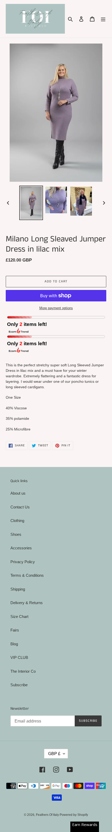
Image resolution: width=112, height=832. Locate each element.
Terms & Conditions (27, 575)
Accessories (21, 548)
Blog (14, 644)
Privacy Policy (22, 562)
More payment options (56, 308)
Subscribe (19, 685)
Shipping (17, 589)
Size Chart (19, 616)
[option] (31, 202)
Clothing (17, 520)
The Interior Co (23, 671)
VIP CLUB (19, 657)
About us (18, 493)
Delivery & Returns (26, 602)
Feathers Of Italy (48, 815)
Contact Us (20, 507)
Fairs (14, 630)
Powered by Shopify (74, 815)
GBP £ (54, 753)
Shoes (15, 534)
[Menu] (103, 19)
